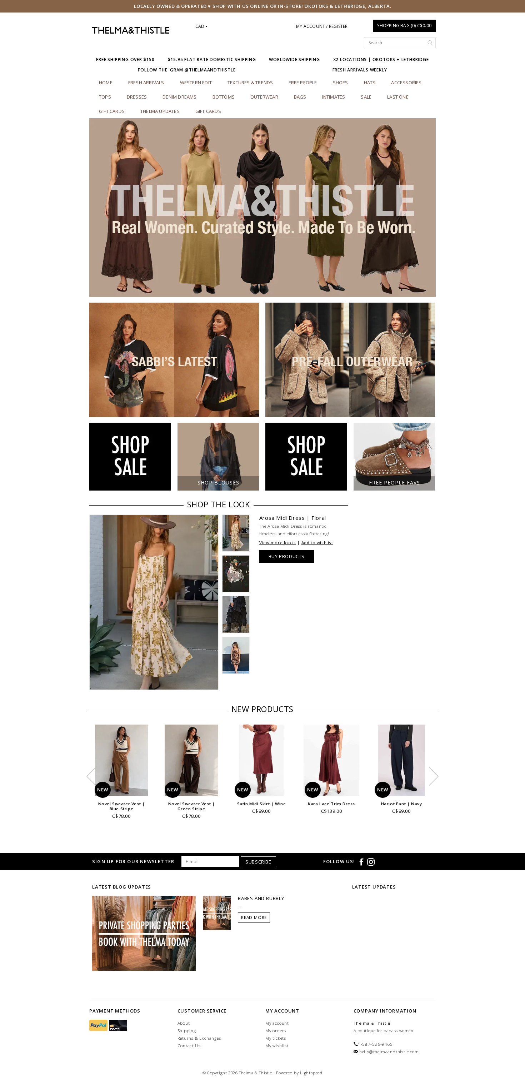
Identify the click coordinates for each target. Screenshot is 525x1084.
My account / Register (322, 26)
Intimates (333, 97)
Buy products (287, 556)
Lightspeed (311, 1072)
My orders (275, 1030)
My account (277, 1023)
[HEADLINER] (262, 207)
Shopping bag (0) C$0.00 (404, 26)
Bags (300, 97)
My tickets (275, 1038)
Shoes (340, 82)
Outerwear (264, 97)
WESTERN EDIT (196, 82)
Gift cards (112, 111)
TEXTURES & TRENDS (250, 82)
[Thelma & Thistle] (130, 30)
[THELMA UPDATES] (144, 933)
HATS (370, 82)
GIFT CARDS (208, 111)
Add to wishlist (317, 542)
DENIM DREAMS (179, 97)
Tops (105, 97)
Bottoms (223, 97)
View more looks (277, 542)
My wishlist (277, 1045)
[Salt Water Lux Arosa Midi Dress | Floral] (154, 602)
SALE (366, 97)
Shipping (187, 1030)
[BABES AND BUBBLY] (217, 912)
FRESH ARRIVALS (146, 82)
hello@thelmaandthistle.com (389, 1051)
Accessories (406, 82)
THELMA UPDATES (160, 111)
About (184, 1023)
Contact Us (189, 1045)
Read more (254, 917)
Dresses (137, 97)
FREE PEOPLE (303, 82)
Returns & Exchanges (199, 1038)
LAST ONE (398, 97)
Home (105, 82)
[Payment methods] (99, 1025)
